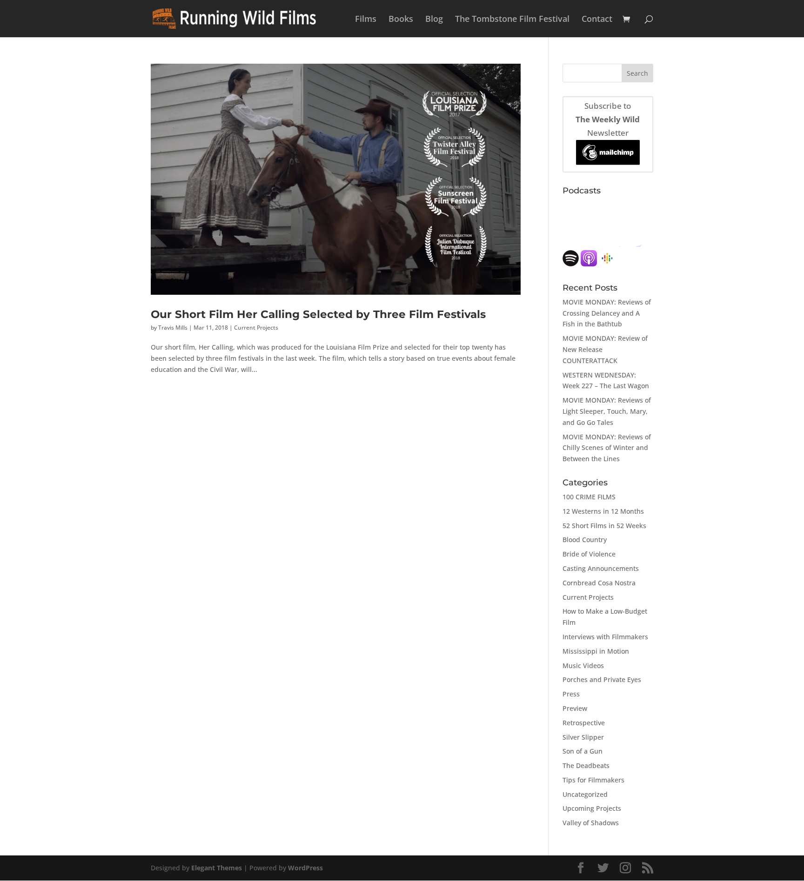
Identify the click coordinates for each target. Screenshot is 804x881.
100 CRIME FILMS (589, 496)
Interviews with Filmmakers (605, 636)
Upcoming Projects (592, 808)
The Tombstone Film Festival (512, 19)
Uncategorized (585, 794)
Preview (575, 708)
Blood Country (585, 539)
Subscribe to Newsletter (608, 119)
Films (365, 19)
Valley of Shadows (591, 822)
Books (401, 19)
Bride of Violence (589, 554)
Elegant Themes (216, 867)
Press (571, 693)
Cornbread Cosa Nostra (599, 582)
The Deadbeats (586, 765)
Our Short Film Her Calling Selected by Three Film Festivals (318, 314)
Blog (434, 19)
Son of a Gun (583, 751)
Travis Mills (173, 327)
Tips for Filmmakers (593, 779)
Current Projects (256, 327)
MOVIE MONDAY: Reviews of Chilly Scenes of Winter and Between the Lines (607, 448)
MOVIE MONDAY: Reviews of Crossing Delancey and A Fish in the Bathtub (607, 313)
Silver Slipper (583, 737)
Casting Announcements (601, 568)
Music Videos (583, 665)
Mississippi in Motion (596, 651)
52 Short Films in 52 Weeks (604, 525)
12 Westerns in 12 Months (603, 511)
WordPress (305, 867)
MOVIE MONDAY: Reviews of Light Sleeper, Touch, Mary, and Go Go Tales (607, 411)
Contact (597, 19)
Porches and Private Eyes (602, 679)
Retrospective (584, 722)
